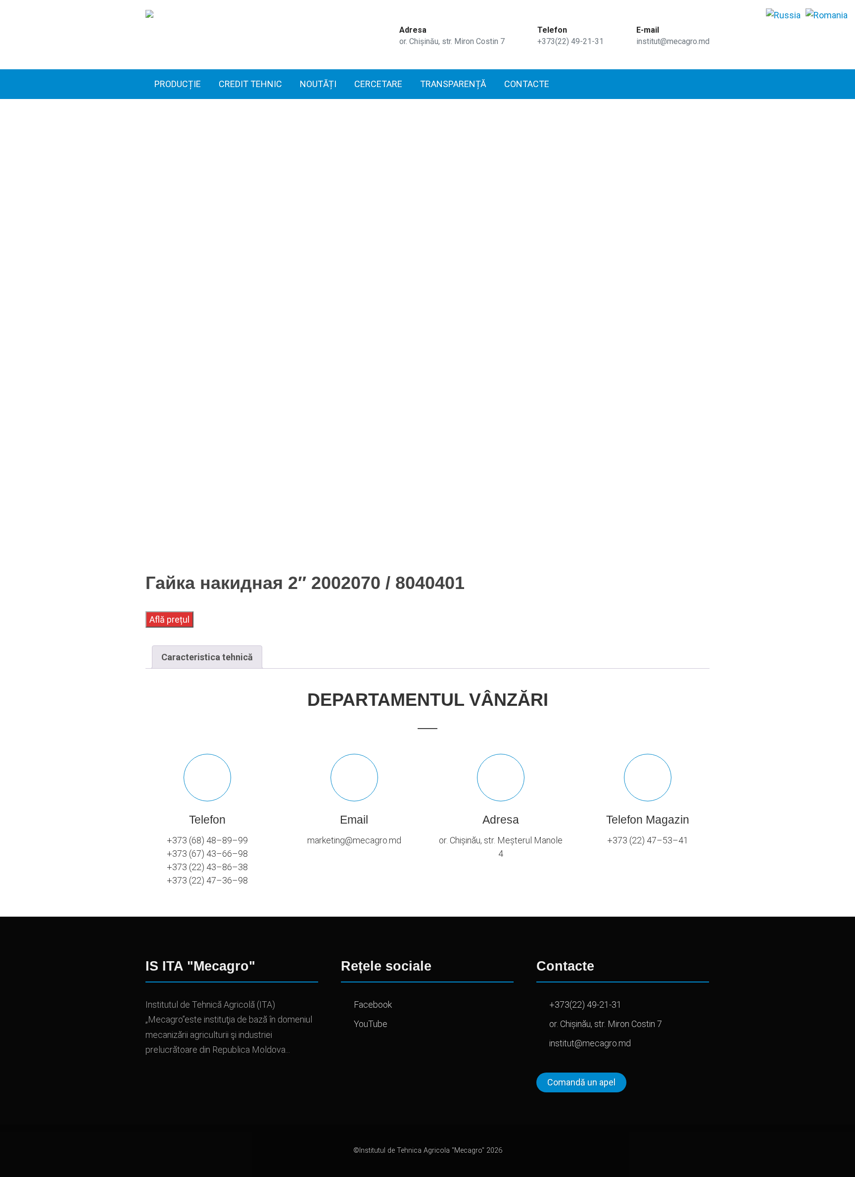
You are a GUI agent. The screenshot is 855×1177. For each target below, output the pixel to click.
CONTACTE (526, 84)
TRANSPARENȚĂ (453, 84)
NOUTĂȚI (318, 84)
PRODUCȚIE (177, 84)
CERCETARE (378, 84)
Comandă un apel (581, 1082)
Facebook (373, 1004)
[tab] (207, 657)
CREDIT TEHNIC (250, 84)
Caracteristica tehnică (207, 657)
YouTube (370, 1024)
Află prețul (169, 619)
